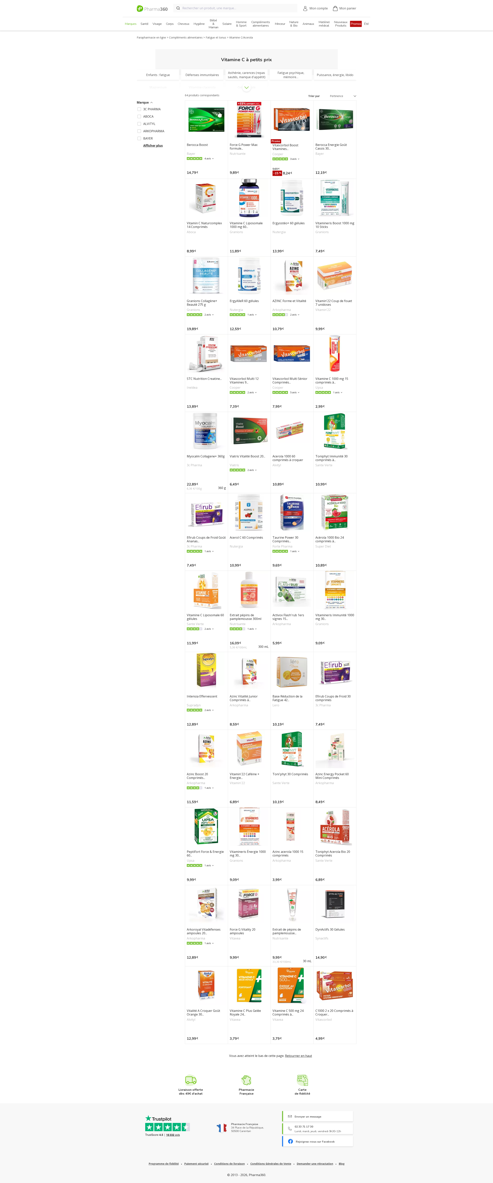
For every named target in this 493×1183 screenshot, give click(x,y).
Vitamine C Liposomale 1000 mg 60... (246, 225)
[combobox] (235, 8)
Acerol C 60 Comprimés (246, 538)
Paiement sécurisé (196, 1163)
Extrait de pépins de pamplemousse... (286, 931)
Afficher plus (153, 145)
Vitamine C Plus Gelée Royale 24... (245, 1012)
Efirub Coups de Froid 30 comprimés (333, 698)
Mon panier (347, 8)
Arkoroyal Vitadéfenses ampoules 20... (204, 931)
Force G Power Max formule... (243, 146)
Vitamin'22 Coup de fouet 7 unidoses (333, 302)
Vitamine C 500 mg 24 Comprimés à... (288, 1012)
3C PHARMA (152, 109)
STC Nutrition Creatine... (204, 379)
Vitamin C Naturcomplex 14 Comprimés (204, 225)
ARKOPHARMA (153, 131)
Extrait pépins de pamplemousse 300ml (245, 617)
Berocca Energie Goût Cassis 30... (331, 146)
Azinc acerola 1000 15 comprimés (287, 853)
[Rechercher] (177, 8)
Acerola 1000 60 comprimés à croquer (287, 458)
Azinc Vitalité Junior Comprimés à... (244, 698)
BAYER (148, 138)
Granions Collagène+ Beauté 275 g (202, 302)
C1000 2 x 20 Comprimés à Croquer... (334, 1012)
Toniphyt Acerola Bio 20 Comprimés (332, 853)
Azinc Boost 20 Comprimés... (197, 776)
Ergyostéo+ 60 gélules (288, 223)
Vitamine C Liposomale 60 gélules (205, 617)
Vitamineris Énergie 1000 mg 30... (248, 853)
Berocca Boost (197, 145)
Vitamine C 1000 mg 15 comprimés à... (331, 380)
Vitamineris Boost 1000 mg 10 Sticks (334, 225)
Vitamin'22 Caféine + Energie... (244, 776)
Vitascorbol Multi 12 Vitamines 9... (244, 380)
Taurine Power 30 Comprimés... (285, 539)
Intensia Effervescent (202, 696)
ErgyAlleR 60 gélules (244, 301)
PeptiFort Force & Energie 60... (205, 853)
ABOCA (148, 116)
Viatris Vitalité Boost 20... (247, 456)
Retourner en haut (298, 1056)
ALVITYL (149, 124)
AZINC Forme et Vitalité (289, 301)
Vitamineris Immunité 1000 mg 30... (334, 617)
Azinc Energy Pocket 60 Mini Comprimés (332, 776)
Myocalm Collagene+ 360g (206, 456)
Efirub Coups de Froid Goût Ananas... (206, 539)
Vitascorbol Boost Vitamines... (285, 147)
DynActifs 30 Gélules (330, 930)
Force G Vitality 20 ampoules (242, 931)
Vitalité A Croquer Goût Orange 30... (203, 1012)
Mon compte (318, 8)
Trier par (314, 96)
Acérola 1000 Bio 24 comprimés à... (329, 539)
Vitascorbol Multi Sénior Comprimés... (289, 380)
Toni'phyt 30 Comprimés (290, 774)
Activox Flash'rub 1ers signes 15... (288, 617)
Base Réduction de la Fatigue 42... (287, 698)
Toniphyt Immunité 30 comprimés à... (331, 458)
